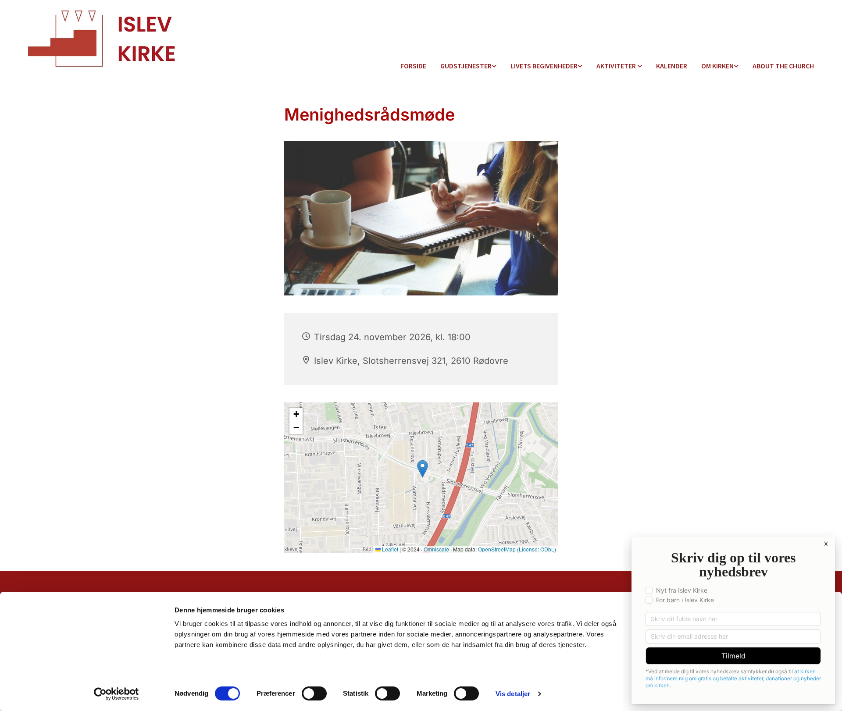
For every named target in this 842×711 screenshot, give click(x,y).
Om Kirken (717, 65)
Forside (413, 65)
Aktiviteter (616, 65)
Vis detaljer (513, 693)
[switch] (314, 693)
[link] (468, 66)
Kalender (671, 65)
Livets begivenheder (544, 65)
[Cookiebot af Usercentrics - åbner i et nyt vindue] (116, 693)
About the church (783, 65)
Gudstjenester (466, 65)
